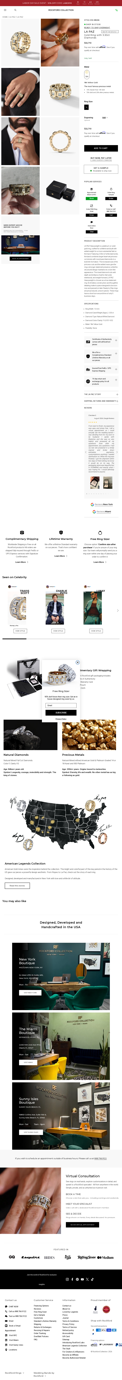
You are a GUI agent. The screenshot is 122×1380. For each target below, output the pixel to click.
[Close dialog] (78, 662)
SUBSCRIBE (61, 712)
